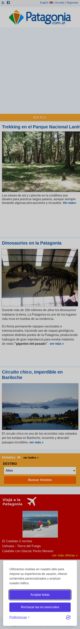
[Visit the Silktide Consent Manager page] (68, 617)
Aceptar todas (40, 594)
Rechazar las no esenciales (40, 607)
